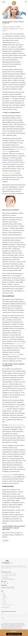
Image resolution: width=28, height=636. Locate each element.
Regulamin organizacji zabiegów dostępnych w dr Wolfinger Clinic (8, 587)
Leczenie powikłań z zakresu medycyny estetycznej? (13, 22)
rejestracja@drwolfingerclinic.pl (7, 579)
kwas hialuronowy (14, 354)
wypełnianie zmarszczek (9, 173)
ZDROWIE (4, 596)
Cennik (4, 600)
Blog (3, 599)
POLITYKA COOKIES (5, 607)
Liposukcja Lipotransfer (7, 604)
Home (4, 592)
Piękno (4, 594)
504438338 (5, 577)
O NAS (4, 603)
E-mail (2, 618)
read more (5, 540)
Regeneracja (5, 598)
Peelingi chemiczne (7, 474)
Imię (2, 613)
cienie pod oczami (20, 343)
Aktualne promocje (14, 634)
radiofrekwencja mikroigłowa (16, 425)
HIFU (22, 380)
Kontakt (4, 602)
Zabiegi (4, 595)
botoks (11, 98)
